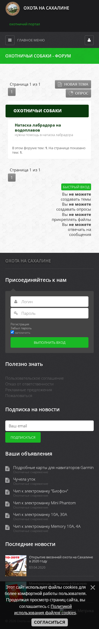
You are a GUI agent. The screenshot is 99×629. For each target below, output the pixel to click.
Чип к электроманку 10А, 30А (40, 514)
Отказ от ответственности (29, 383)
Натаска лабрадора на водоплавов (38, 127)
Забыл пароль (21, 328)
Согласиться (49, 622)
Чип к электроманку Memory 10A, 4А (47, 526)
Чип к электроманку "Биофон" (40, 490)
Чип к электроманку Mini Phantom (44, 502)
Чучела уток (24, 479)
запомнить (22, 332)
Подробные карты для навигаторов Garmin (53, 467)
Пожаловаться (18, 395)
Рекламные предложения (28, 389)
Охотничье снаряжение (30, 472)
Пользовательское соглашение (34, 378)
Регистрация (20, 324)
